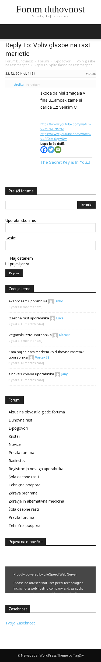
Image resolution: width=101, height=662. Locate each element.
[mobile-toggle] (9, 31)
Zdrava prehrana (23, 493)
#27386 (91, 73)
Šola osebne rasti (24, 476)
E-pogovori (62, 61)
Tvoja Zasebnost (20, 623)
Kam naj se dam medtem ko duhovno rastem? (46, 351)
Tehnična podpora (24, 484)
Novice (15, 444)
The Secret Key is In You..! (65, 162)
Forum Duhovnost (19, 61)
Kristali (14, 436)
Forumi (43, 61)
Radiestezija (19, 460)
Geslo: (10, 237)
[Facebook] (43, 149)
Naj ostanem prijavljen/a (21, 261)
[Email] (57, 149)
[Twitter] (50, 149)
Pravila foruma (21, 452)
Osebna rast (19, 318)
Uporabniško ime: (20, 220)
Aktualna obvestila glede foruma (37, 411)
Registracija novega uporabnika (36, 468)
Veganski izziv (20, 334)
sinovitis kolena (21, 374)
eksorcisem (18, 301)
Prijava (14, 273)
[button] (93, 31)
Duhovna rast (20, 420)
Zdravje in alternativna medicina (36, 501)
